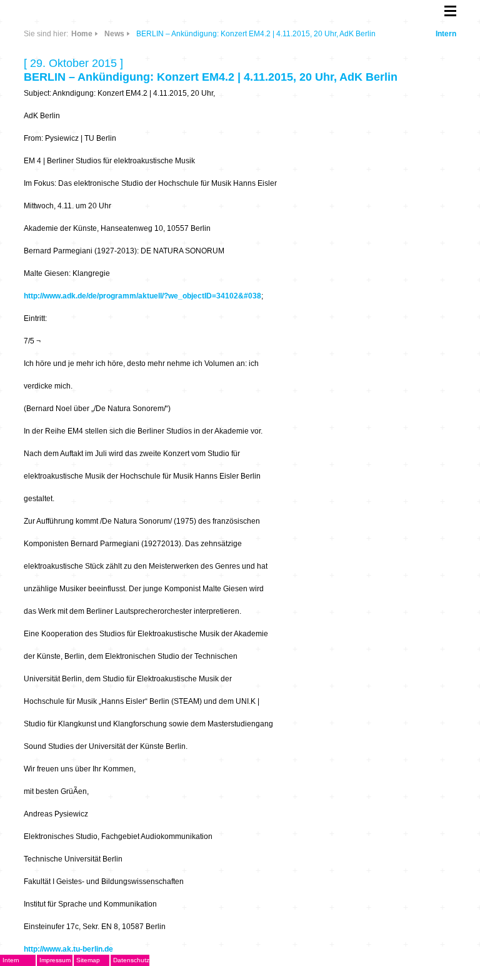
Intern (446, 33)
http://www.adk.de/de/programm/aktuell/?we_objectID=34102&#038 (142, 296)
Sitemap (88, 960)
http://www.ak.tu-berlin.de (68, 949)
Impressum (55, 960)
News (114, 33)
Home (81, 33)
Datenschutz (131, 960)
